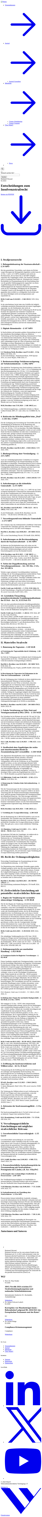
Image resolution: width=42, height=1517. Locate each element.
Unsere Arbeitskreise (15, 121)
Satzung (7, 1359)
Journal (7, 1348)
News (11, 163)
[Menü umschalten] (1, 171)
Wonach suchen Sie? (7, 173)
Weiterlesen (8, 1300)
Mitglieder (8, 1349)
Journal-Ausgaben (15, 81)
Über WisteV (9, 1351)
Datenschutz (9, 1363)
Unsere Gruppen (14, 123)
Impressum (8, 1361)
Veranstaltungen (10, 1346)
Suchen (4, 177)
